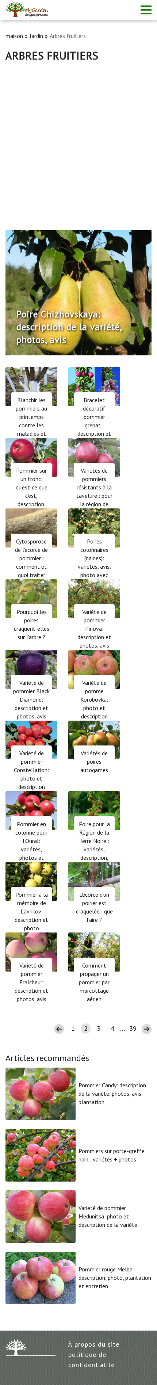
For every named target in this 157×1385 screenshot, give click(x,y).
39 (133, 1028)
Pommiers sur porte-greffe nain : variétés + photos (111, 1155)
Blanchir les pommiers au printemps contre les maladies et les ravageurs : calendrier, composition (31, 429)
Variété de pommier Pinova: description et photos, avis (94, 628)
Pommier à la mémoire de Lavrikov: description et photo (31, 911)
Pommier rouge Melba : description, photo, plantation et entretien (114, 1278)
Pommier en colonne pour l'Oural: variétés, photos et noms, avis (31, 845)
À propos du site (93, 1344)
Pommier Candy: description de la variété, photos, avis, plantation (112, 1093)
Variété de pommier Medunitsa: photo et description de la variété (107, 1216)
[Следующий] (139, 292)
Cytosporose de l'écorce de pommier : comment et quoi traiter (31, 558)
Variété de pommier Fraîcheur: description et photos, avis (31, 982)
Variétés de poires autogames (94, 761)
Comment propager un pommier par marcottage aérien (94, 982)
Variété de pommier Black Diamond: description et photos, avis (31, 699)
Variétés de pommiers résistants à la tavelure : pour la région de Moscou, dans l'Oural (94, 495)
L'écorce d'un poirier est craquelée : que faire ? (94, 907)
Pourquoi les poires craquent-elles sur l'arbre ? (31, 624)
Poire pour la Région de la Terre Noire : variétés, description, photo (94, 845)
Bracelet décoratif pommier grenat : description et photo (94, 421)
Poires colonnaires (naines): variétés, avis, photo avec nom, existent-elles (94, 566)
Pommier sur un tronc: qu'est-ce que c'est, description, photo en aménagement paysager (31, 500)
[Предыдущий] (17, 292)
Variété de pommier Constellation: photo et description (31, 769)
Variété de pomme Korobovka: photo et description (94, 699)
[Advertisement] (78, 144)
